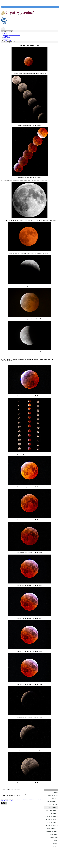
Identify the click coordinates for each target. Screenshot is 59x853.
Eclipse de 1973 (53, 834)
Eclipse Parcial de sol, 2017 (51, 822)
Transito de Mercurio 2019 (51, 819)
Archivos (55, 846)
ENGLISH (3, 7)
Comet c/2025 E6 (53, 804)
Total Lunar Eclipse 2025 (51, 807)
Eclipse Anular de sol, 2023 (51, 816)
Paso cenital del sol (53, 837)
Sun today (55, 792)
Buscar (2, 28)
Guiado (55, 840)
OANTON (5, 39)
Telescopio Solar (7, 40)
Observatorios (6, 37)
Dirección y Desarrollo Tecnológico (11, 35)
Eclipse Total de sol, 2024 (51, 810)
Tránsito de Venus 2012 (52, 828)
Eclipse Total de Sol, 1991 (51, 831)
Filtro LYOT (54, 798)
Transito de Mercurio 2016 (51, 825)
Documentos (54, 843)
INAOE (5, 33)
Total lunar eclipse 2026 (52, 801)
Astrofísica (5, 36)
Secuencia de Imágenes (52, 795)
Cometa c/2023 (54, 813)
